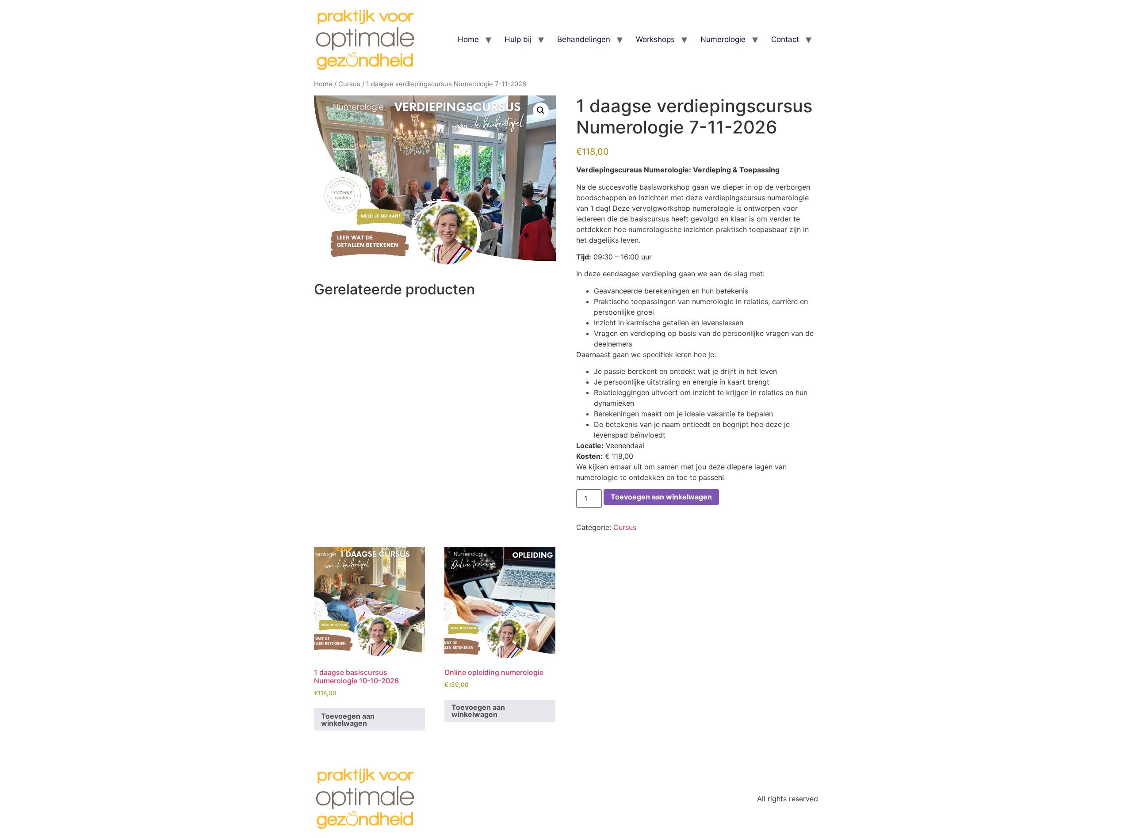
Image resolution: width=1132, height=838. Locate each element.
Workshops (655, 39)
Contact (785, 39)
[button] (541, 110)
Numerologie (723, 39)
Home (468, 39)
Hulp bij (518, 39)
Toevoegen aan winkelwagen (661, 496)
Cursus (349, 84)
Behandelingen (583, 39)
